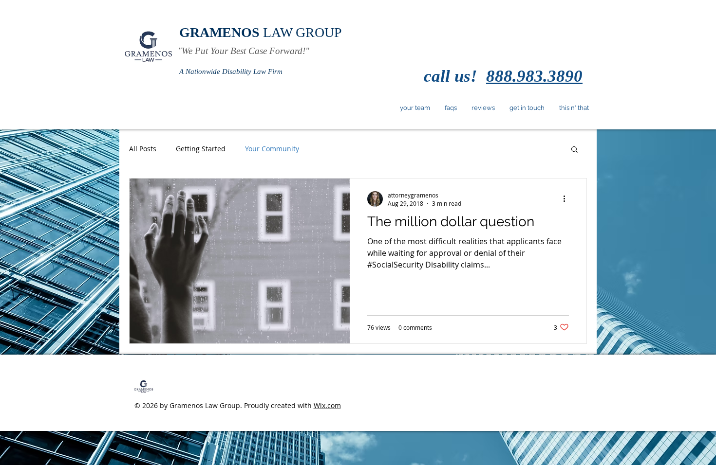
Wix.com (327, 405)
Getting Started (201, 148)
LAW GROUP (260, 32)
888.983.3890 (534, 76)
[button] (574, 150)
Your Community (272, 148)
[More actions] (567, 199)
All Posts (142, 148)
